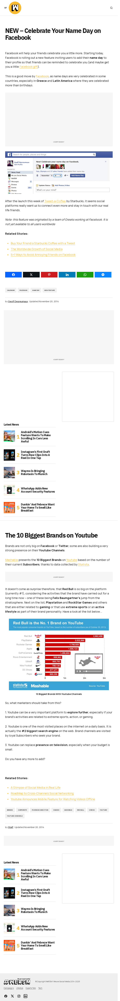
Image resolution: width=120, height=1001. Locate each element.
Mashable (11, 560)
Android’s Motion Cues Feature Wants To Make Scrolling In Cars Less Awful (35, 437)
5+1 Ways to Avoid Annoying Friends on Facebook (43, 254)
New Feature (49, 290)
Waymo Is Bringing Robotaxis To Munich (34, 472)
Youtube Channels (15, 816)
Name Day (35, 290)
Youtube (71, 560)
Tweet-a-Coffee (55, 201)
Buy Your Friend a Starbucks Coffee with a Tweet (43, 243)
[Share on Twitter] (31, 274)
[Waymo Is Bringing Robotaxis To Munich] (9, 472)
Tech (40, 988)
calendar (11, 290)
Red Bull (80, 810)
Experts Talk (31, 988)
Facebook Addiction (40, 810)
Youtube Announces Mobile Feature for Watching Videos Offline (53, 799)
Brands (10, 810)
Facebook (42, 76)
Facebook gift (29, 66)
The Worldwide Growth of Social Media (36, 249)
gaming (56, 810)
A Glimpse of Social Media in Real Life (35, 787)
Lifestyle (19, 988)
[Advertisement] (59, 118)
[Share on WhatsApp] (85, 274)
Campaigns (9, 988)
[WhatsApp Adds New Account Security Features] (9, 490)
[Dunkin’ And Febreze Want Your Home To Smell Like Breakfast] (9, 507)
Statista (83, 564)
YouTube (103, 810)
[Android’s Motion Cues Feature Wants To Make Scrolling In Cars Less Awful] (9, 436)
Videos (92, 810)
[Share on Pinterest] (49, 274)
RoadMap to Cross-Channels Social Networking (42, 793)
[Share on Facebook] (13, 274)
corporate (22, 810)
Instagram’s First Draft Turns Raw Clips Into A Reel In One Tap (35, 455)
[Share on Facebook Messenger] (103, 274)
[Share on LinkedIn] (67, 274)
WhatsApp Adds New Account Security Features (38, 490)
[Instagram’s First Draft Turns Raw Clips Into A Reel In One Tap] (9, 455)
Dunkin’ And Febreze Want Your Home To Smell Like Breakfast (38, 507)
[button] (6, 8)
